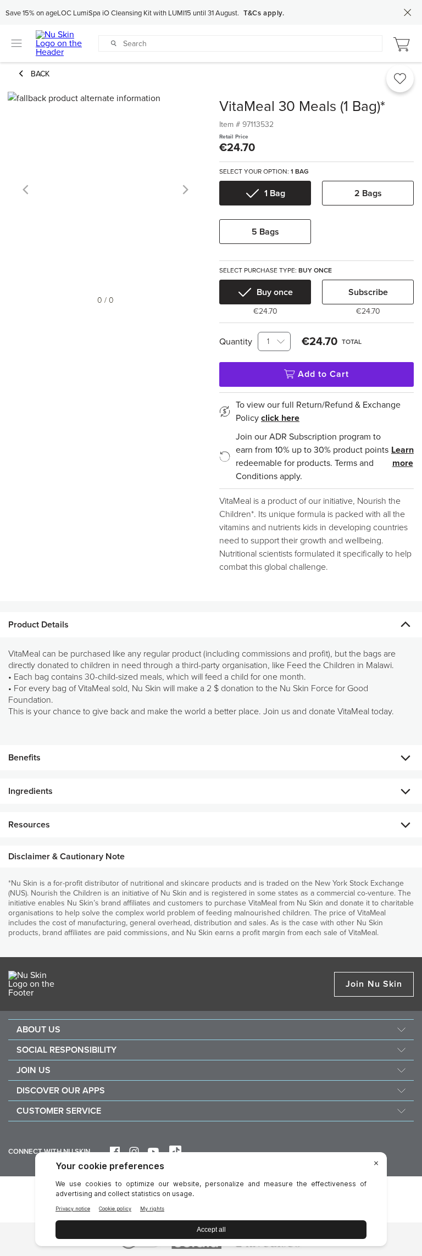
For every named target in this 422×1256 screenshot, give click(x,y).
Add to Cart (323, 374)
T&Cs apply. (264, 13)
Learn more (402, 456)
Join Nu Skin (374, 984)
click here (280, 418)
